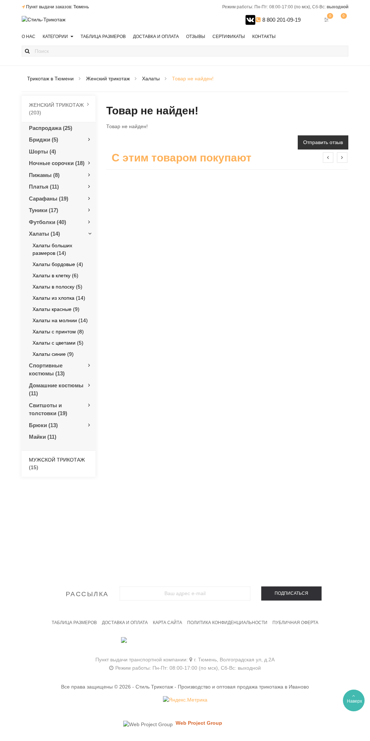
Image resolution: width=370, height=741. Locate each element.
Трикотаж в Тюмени (50, 78)
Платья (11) (44, 187)
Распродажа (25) (50, 128)
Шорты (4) (42, 151)
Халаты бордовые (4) (58, 264)
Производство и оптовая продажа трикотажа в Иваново (243, 687)
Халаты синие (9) (53, 354)
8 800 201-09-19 (281, 20)
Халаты (151, 78)
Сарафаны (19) (48, 198)
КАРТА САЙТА (167, 622)
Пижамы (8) (44, 175)
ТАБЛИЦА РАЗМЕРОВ (74, 622)
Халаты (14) (44, 234)
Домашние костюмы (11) (56, 389)
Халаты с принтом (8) (58, 331)
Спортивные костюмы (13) (47, 369)
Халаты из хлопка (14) (59, 298)
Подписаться (291, 593)
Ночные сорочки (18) (57, 163)
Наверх (354, 701)
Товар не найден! (193, 78)
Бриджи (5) (43, 139)
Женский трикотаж (108, 78)
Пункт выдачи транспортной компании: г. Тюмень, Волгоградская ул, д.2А (185, 659)
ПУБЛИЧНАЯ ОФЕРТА (295, 622)
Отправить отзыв (323, 142)
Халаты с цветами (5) (58, 343)
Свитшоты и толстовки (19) (48, 409)
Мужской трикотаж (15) (57, 463)
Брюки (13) (43, 425)
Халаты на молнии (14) (60, 320)
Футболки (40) (47, 222)
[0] (341, 19)
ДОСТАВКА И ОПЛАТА (125, 622)
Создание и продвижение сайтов (211, 730)
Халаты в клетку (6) (55, 275)
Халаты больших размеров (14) (52, 249)
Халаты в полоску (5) (57, 287)
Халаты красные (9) (56, 309)
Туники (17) (43, 210)
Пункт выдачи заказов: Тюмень (57, 6)
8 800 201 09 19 (185, 643)
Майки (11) (42, 437)
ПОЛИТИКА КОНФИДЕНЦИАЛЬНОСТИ (227, 622)
